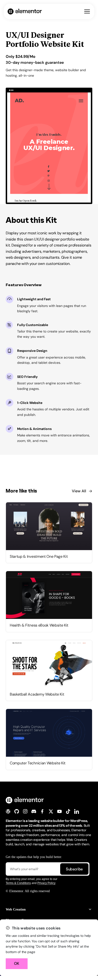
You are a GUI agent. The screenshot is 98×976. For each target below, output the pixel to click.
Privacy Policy (46, 883)
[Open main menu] (87, 11)
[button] (49, 909)
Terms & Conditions (18, 883)
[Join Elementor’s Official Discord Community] (33, 811)
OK (16, 963)
